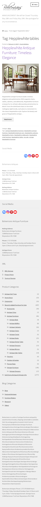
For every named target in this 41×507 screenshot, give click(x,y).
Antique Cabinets (15, 327)
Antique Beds (14, 320)
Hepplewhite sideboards (21, 135)
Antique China (11, 312)
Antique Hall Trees (11, 294)
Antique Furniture (12, 316)
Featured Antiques (10, 394)
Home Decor (9, 298)
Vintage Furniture (12, 368)
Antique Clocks (14, 334)
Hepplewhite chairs (8, 135)
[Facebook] (25, 155)
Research (8, 402)
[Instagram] (29, 155)
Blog (9, 128)
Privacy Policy (9, 275)
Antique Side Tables (16, 353)
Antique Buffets (15, 323)
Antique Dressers (15, 345)
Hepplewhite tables (17, 137)
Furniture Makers (10, 398)
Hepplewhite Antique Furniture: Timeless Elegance (18, 52)
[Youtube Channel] (37, 155)
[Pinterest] (33, 155)
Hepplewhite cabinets (31, 133)
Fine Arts (10, 357)
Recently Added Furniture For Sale (16, 305)
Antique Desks (14, 338)
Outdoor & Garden (13, 360)
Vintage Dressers (15, 371)
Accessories (11, 309)
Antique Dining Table (16, 342)
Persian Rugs (11, 364)
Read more (8, 119)
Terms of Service (10, 278)
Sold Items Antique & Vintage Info (16, 375)
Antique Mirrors (15, 349)
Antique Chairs (14, 331)
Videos (7, 405)
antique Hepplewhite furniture (14, 131)
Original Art (8, 301)
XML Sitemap (9, 271)
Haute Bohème (24, 44)
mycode (26, 137)
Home (6, 31)
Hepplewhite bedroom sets (16, 133)
